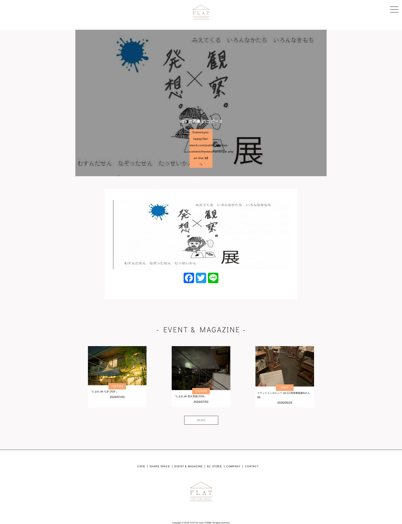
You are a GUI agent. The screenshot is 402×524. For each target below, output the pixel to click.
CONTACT (252, 466)
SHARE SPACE (159, 466)
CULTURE (117, 386)
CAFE (141, 466)
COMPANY (233, 466)
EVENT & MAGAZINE (188, 466)
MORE (201, 420)
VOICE (285, 387)
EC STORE (214, 466)
